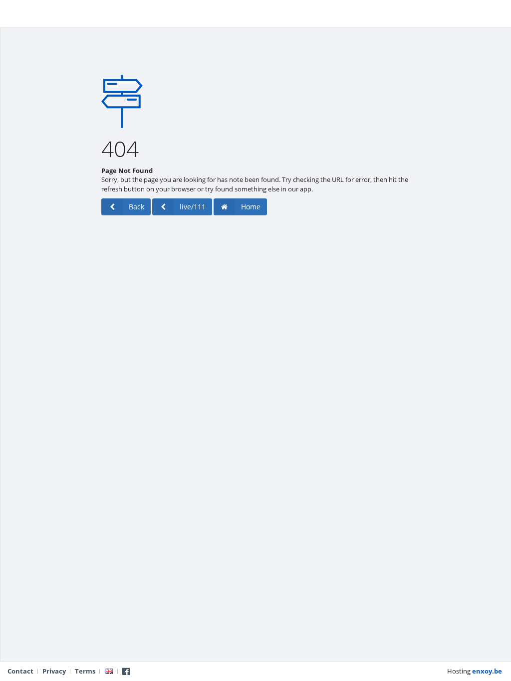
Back (136, 206)
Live (14, 12)
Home (250, 206)
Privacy (54, 671)
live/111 (193, 206)
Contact (20, 671)
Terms (85, 671)
